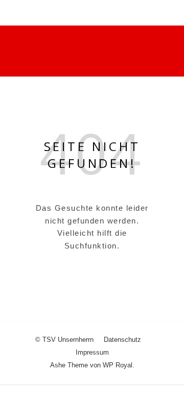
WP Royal (117, 365)
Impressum (92, 352)
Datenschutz (122, 339)
